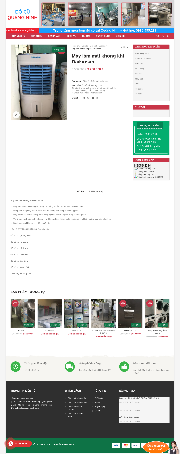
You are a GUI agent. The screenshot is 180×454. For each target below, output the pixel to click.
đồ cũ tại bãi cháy (79, 90)
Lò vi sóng (139, 69)
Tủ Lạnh (139, 89)
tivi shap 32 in (130, 330)
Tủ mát (138, 94)
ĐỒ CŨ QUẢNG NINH (129, 417)
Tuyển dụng (100, 406)
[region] (90, 16)
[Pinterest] (97, 98)
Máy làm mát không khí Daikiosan (87, 93)
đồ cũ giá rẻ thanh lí (106, 88)
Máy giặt (139, 79)
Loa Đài (138, 74)
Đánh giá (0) (96, 191)
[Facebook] (80, 98)
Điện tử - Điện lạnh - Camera (93, 46)
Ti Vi (137, 84)
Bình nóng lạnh (142, 54)
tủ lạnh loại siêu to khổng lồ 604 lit (103, 331)
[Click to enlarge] (16, 114)
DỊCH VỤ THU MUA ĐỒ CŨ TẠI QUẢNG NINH (139, 398)
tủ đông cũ (49, 330)
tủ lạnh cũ (22, 330)
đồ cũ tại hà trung (97, 90)
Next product (127, 47)
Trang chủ (76, 46)
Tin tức (98, 402)
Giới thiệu (99, 398)
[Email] (93, 98)
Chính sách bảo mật (77, 398)
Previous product (121, 47)
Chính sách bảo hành (77, 402)
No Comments (134, 402)
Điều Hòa (139, 64)
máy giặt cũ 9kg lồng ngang (157, 331)
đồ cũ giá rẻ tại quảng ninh (84, 88)
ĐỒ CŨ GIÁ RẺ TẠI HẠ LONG (90, 85)
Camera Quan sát (143, 59)
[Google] (88, 98)
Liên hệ (98, 411)
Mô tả (80, 191)
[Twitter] (84, 98)
